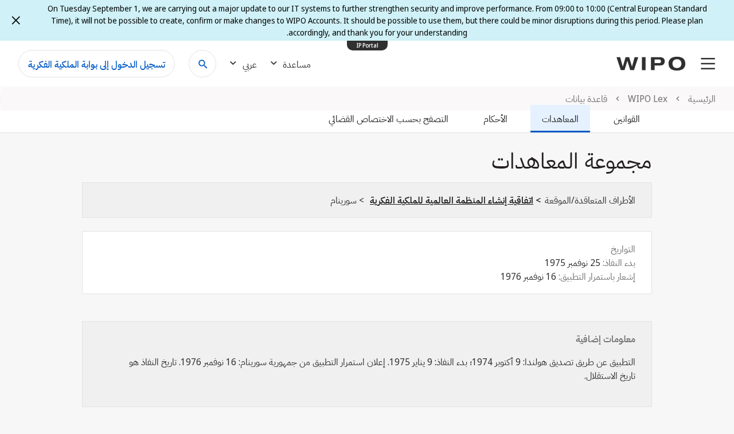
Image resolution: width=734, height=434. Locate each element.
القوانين (627, 118)
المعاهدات (560, 118)
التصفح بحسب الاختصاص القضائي (388, 118)
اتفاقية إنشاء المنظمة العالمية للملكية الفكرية (451, 200)
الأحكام (495, 118)
